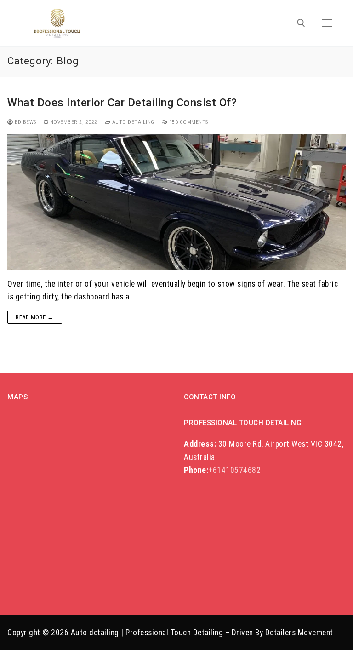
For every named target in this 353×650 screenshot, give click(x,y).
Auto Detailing (132, 122)
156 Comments (187, 122)
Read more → (35, 317)
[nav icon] (327, 23)
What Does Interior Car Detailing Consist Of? (122, 102)
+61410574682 (222, 470)
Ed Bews (24, 122)
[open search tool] (301, 23)
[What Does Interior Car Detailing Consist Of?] (176, 202)
